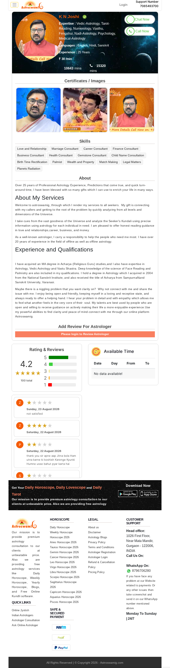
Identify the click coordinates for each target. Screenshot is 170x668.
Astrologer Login (98, 557)
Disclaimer (94, 532)
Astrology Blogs (97, 537)
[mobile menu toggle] (14, 4)
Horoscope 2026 (59, 537)
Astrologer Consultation (26, 620)
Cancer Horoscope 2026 (64, 557)
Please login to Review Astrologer (85, 334)
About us (93, 527)
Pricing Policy (96, 572)
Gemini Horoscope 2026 (64, 552)
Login (123, 5)
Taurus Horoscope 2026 (64, 547)
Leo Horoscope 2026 (62, 562)
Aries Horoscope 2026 (63, 542)
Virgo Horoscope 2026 (63, 567)
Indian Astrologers (22, 615)
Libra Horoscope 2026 (63, 572)
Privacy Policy (97, 542)
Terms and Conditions (101, 547)
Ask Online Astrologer (25, 625)
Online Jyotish (20, 610)
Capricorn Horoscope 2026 (66, 592)
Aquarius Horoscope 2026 (65, 597)
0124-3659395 (137, 560)
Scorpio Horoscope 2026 (64, 577)
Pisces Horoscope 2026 (64, 602)
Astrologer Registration (101, 552)
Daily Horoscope (60, 527)
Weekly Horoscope (61, 532)
